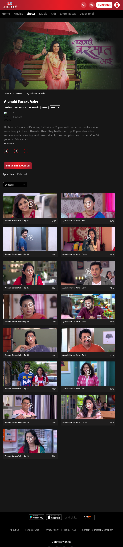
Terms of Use (32, 529)
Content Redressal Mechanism (97, 529)
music (43, 14)
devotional (86, 14)
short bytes (68, 14)
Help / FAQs (70, 529)
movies (18, 14)
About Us (14, 529)
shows (31, 14)
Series (8, 107)
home (6, 14)
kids (54, 14)
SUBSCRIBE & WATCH (18, 165)
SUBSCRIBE (104, 4)
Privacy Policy (51, 529)
